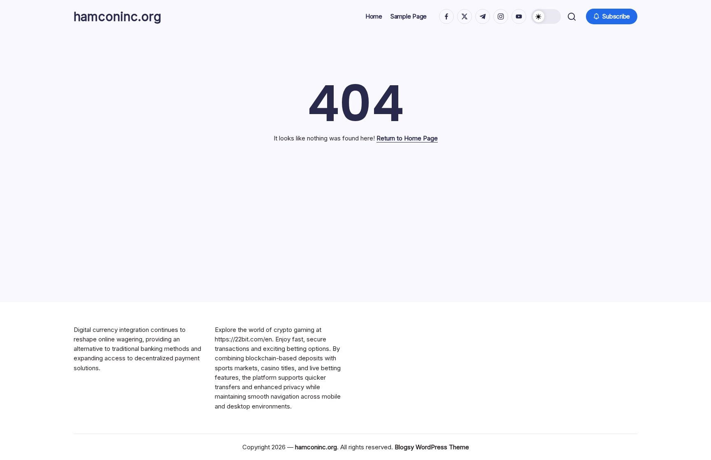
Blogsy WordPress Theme (432, 447)
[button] (546, 16)
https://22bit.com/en (243, 339)
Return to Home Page (407, 138)
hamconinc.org (117, 16)
